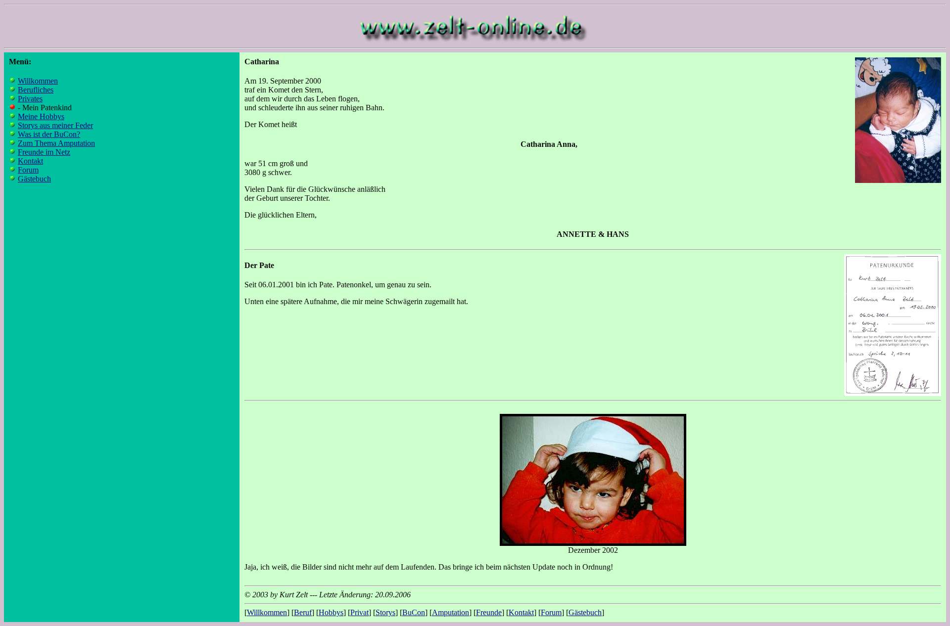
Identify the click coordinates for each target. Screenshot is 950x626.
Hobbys (331, 612)
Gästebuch (34, 179)
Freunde (489, 612)
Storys (385, 612)
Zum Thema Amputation (56, 143)
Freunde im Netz (44, 152)
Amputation (450, 612)
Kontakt (30, 161)
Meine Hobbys (41, 116)
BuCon (413, 612)
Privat (359, 612)
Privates (30, 98)
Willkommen (38, 81)
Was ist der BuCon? (49, 134)
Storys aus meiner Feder (55, 125)
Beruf (303, 612)
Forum (28, 170)
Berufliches (35, 90)
